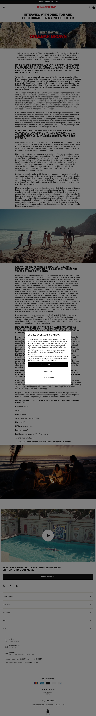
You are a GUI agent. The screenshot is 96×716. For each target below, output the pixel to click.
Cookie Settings (48, 377)
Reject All (48, 371)
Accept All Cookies (48, 365)
